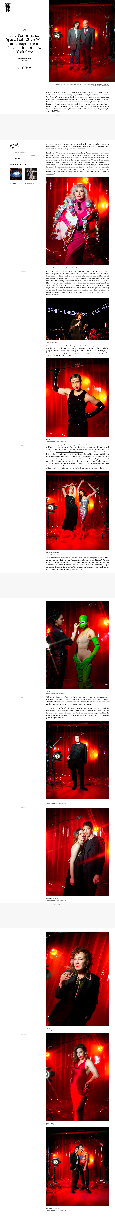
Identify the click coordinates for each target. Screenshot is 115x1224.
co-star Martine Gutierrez (69, 452)
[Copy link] (26, 67)
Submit (17, 158)
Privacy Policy (21, 155)
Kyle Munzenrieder (25, 58)
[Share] (19, 67)
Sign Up (15, 146)
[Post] (22, 67)
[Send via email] (30, 67)
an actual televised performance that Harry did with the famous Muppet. (77, 568)
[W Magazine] (8, 7)
